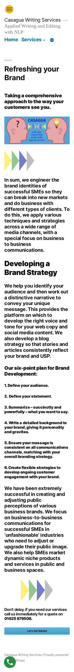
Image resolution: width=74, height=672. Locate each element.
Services (31, 39)
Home (11, 39)
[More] (52, 40)
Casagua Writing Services (32, 20)
